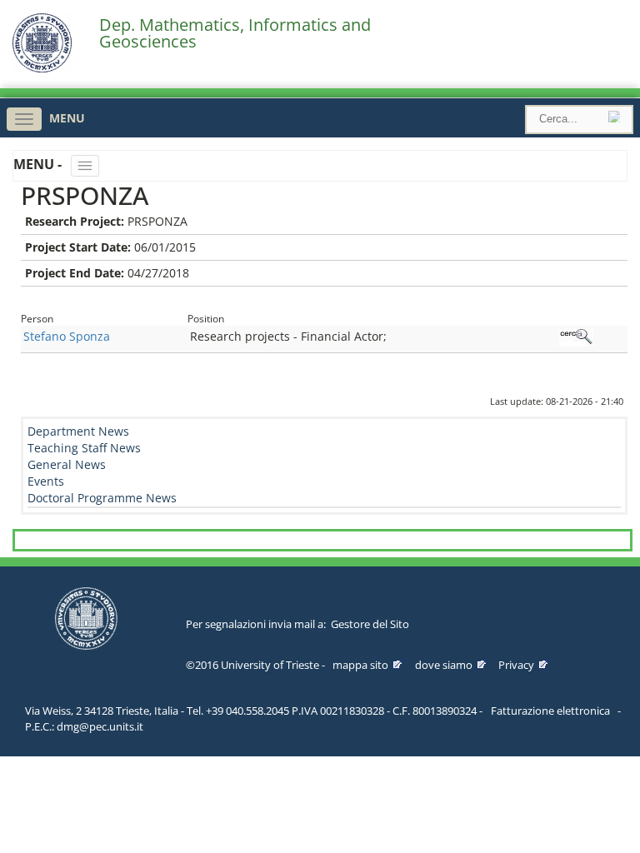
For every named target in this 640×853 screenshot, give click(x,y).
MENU (67, 118)
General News (67, 464)
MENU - (39, 164)
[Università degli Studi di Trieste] (42, 69)
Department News (78, 431)
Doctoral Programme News (102, 498)
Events (46, 481)
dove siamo (443, 664)
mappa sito (360, 664)
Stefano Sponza (66, 336)
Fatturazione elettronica (550, 710)
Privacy (516, 664)
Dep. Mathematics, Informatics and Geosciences (235, 33)
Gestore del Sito (370, 623)
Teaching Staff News (84, 448)
